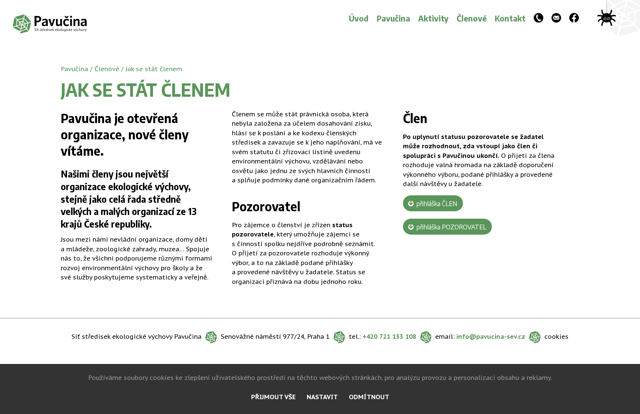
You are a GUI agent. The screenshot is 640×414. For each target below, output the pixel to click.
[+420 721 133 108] (538, 19)
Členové (472, 18)
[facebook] (574, 19)
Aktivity (433, 18)
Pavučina (393, 18)
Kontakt (510, 18)
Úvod (359, 18)
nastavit (322, 397)
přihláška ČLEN (436, 203)
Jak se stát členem (154, 69)
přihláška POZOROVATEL (451, 226)
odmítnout (369, 397)
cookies (556, 336)
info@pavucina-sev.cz (490, 336)
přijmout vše (273, 397)
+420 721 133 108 (389, 336)
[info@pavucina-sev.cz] (556, 19)
